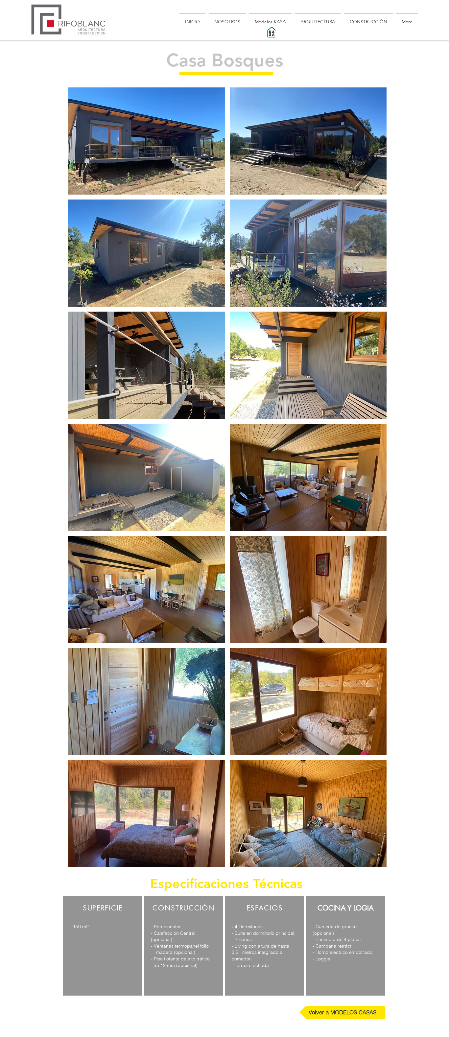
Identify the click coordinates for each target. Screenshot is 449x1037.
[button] (146, 141)
